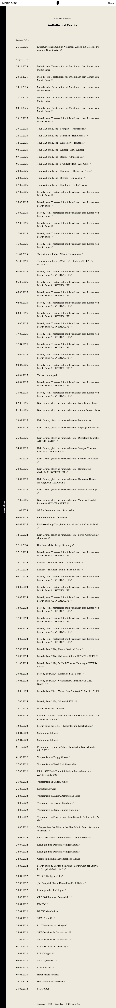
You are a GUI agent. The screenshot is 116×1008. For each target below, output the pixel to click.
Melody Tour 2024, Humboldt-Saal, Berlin (59, 673)
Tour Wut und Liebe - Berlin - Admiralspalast (61, 156)
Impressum (41, 1004)
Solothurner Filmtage (48, 733)
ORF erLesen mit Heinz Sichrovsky (56, 510)
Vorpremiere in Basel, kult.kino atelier (57, 764)
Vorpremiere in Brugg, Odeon (53, 757)
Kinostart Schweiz (47, 788)
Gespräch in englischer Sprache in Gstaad (59, 858)
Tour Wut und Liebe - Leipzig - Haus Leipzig (61, 149)
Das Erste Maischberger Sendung (54, 545)
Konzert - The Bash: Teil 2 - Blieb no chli (59, 569)
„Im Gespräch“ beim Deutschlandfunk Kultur (61, 883)
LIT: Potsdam (44, 967)
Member (111, 3)
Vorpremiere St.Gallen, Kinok (53, 781)
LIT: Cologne (44, 953)
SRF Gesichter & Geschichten (53, 932)
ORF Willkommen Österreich (52, 517)
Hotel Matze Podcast (48, 974)
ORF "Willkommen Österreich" (53, 897)
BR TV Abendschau (48, 911)
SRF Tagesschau (46, 960)
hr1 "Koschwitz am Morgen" (52, 925)
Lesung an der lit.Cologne (51, 890)
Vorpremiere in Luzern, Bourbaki (54, 802)
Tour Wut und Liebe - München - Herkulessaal (61, 135)
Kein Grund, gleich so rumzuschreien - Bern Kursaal (64, 420)
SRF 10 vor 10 (45, 918)
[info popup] (57, 3)
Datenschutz (59, 1004)
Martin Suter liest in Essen (51, 708)
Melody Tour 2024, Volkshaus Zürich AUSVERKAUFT (66, 656)
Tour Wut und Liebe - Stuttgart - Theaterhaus (60, 128)
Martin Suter (9, 3)
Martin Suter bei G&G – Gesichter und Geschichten (64, 725)
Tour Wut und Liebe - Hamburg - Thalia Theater (62, 185)
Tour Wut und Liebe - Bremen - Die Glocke (60, 177)
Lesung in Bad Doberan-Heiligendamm (57, 844)
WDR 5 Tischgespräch (49, 876)
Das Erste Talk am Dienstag (52, 946)
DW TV (41, 904)
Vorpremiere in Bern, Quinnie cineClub (58, 809)
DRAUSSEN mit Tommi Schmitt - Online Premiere (64, 837)
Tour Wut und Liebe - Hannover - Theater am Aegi (63, 170)
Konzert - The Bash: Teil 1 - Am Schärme (59, 562)
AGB (50, 1004)
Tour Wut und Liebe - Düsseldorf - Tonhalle (60, 142)
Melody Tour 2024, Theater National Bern (59, 649)
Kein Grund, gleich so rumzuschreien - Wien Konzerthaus (67, 403)
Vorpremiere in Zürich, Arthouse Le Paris (59, 795)
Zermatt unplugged (47, 375)
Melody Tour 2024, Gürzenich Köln (56, 701)
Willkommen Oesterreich (50, 981)
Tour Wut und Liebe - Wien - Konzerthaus (59, 254)
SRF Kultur (43, 988)
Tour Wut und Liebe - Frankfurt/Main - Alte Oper (63, 163)
